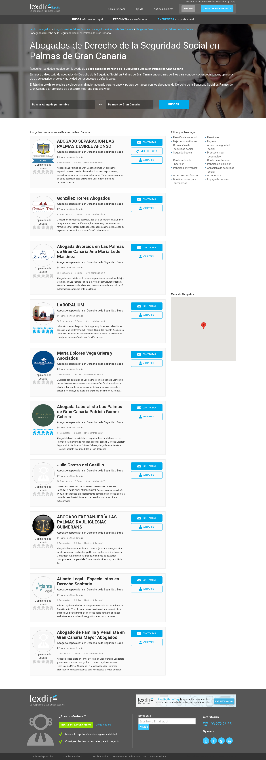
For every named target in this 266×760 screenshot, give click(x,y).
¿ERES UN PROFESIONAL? (217, 8)
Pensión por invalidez (185, 167)
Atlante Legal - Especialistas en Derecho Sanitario (88, 581)
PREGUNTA (130, 19)
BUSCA (87, 19)
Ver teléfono (148, 151)
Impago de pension (218, 179)
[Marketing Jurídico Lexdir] (186, 700)
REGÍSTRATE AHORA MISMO (76, 724)
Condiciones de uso (73, 756)
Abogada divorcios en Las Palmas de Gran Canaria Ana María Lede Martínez (90, 251)
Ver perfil (148, 160)
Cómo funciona (116, 9)
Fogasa (211, 141)
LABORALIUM (70, 305)
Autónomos (214, 175)
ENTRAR (188, 8)
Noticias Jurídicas (163, 9)
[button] (203, 325)
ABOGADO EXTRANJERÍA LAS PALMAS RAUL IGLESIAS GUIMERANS (87, 522)
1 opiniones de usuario (43, 328)
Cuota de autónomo (218, 160)
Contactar (148, 142)
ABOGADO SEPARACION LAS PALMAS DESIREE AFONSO (85, 144)
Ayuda (139, 9)
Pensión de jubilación (219, 164)
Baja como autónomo (185, 141)
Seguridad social (182, 152)
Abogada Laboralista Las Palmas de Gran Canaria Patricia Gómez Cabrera (89, 411)
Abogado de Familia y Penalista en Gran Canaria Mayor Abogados (91, 635)
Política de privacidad (43, 756)
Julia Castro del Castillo (80, 464)
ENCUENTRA (176, 19)
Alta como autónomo (185, 175)
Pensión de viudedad (185, 137)
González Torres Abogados (83, 198)
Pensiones (213, 137)
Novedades (144, 715)
